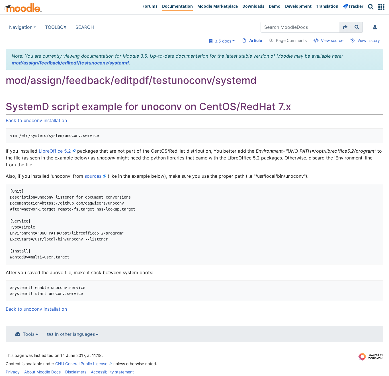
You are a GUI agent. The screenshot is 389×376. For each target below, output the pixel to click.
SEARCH (84, 27)
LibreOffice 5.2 (55, 151)
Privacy (13, 371)
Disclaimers (75, 371)
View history (368, 40)
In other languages (75, 334)
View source (332, 40)
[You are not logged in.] (376, 27)
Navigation (20, 27)
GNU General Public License (81, 363)
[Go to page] (345, 27)
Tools (28, 334)
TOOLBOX (55, 27)
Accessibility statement (112, 371)
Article (255, 40)
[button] (381, 7)
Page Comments (291, 40)
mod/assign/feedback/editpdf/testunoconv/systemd (70, 63)
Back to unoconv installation (36, 120)
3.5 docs (221, 41)
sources (93, 176)
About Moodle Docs (42, 371)
